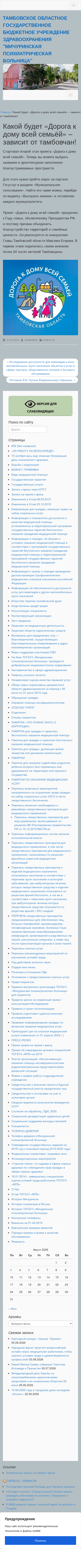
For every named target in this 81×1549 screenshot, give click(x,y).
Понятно (40, 1540)
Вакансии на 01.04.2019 (26, 1223)
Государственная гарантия (28, 479)
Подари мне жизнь (23, 967)
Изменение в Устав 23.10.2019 (31, 504)
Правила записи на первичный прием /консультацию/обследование (36, 1001)
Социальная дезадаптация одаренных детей (40, 1116)
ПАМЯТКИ (18, 758)
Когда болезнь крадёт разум (29, 606)
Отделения (18, 712)
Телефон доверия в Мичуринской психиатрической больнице (33, 1138)
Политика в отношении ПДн (29, 972)
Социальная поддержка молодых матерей (38, 1121)
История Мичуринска (25, 1199)
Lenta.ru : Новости (21, 1480)
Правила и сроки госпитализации (32, 1008)
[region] (40, 1530)
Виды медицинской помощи (29, 474)
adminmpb (31, 340)
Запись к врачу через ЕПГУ (28, 489)
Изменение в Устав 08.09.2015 (31, 499)
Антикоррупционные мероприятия (33, 1158)
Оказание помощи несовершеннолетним (37, 702)
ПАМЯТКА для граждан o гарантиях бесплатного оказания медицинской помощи (40, 733)
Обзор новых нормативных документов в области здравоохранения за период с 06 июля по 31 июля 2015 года (38, 689)
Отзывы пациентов (23, 717)
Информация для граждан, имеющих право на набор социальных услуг (41, 511)
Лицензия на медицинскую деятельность (37, 625)
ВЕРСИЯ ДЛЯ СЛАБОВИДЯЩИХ (42, 407)
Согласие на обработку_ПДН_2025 (34, 1111)
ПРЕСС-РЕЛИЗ (21, 1040)
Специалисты (20, 1126)
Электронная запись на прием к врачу (30, 1473)
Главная (5, 112)
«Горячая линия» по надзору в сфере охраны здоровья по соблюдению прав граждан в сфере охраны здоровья (41, 1167)
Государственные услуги (27, 484)
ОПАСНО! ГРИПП (22, 707)
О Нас (15, 1189)
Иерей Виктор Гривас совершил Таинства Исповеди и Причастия (38, 1366)
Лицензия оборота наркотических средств (38, 630)
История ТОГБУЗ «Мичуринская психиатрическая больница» (32, 1211)
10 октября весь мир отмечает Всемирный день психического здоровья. (38, 458)
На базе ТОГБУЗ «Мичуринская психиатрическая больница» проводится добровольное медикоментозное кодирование (41, 661)
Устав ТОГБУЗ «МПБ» (25, 1194)
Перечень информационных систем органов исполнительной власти (40, 836)
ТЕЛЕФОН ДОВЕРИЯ (25, 1131)
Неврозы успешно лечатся (28, 675)
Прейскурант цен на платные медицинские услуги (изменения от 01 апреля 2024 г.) (39, 1033)
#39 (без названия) (23, 446)
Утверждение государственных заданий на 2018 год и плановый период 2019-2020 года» (41, 1147)
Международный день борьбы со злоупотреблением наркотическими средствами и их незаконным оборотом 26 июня (38, 1379)
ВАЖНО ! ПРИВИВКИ (25, 469)
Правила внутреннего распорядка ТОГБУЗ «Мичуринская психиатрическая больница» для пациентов (39, 991)
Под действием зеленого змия (31, 962)
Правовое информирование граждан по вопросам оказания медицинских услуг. (37, 1024)
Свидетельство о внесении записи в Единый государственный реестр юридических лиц (40, 1086)
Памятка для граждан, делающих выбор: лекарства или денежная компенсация (37, 751)
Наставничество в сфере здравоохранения (39, 670)
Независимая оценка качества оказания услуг (41, 680)
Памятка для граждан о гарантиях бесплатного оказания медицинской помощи (41, 742)
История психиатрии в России (30, 1204)
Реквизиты (18, 1241)
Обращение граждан (24, 697)
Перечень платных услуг (27, 948)
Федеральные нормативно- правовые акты (39, 1154)
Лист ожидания (21, 620)
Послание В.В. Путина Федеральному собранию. (42, 380)
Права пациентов (22, 982)
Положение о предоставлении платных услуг (40, 977)
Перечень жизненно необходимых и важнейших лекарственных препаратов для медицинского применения (39, 809)
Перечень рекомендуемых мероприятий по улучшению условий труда (39, 955)
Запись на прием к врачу (27, 494)
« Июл (12, 1309)
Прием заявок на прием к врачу (31, 1045)
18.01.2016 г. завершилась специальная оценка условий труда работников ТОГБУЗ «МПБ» (38, 1180)
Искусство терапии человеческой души (36, 601)
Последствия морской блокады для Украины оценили (40, 1486)
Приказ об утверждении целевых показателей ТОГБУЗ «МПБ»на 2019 (41, 1052)
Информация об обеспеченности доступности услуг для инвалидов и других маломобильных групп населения (41, 592)
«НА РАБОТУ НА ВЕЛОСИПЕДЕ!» (33, 451)
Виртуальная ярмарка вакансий (31, 1228)
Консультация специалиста (28, 611)
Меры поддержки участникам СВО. (34, 652)
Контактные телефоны (25, 1218)
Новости (49, 340)
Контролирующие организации (31, 616)
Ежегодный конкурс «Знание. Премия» (36, 1339)
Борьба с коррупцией (25, 465)
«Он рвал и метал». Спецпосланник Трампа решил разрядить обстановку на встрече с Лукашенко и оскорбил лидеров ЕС (39, 1495)
